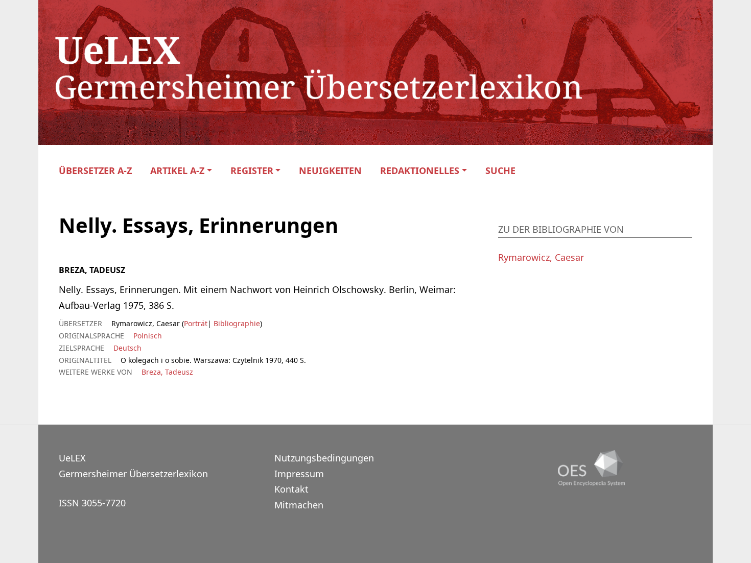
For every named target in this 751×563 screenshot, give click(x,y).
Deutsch (127, 348)
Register (251, 170)
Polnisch (147, 335)
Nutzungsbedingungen (324, 458)
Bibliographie (236, 323)
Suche (500, 170)
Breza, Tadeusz (167, 372)
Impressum (299, 474)
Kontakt (291, 489)
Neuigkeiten (330, 170)
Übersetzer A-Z (95, 170)
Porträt (195, 323)
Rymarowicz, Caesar (541, 257)
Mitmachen (298, 505)
